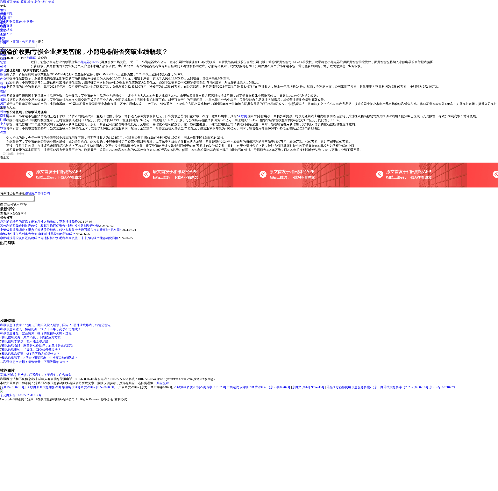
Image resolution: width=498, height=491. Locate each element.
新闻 (16, 2)
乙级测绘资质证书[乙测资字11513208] (200, 387)
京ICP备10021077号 (442, 387)
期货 (37, 2)
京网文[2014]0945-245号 (308, 387)
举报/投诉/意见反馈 (13, 375)
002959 (95, 62)
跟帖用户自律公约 (37, 193)
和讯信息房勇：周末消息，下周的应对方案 (31, 337)
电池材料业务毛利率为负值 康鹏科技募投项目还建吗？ (37, 234)
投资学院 (6, 13)
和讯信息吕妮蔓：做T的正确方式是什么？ (31, 353)
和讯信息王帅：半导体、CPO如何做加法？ (31, 349)
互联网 (242, 116)
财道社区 (6, 17)
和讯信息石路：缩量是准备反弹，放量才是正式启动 (37, 345)
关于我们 (50, 375)
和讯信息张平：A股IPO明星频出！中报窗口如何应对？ (39, 357)
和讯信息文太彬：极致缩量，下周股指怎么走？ (35, 361)
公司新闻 (28, 41)
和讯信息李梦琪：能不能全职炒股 (25, 341)
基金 (30, 2)
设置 (3, 132)
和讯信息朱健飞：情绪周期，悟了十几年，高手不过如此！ (40, 329)
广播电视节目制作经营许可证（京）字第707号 (258, 387)
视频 (3, 91)
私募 (3, 62)
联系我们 (35, 375)
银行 (3, 10)
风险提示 (162, 383)
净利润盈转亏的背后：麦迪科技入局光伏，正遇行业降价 (39, 221)
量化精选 (6, 30)
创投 (3, 66)
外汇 (44, 2)
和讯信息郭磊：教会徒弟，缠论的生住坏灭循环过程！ (37, 333)
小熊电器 (83, 62)
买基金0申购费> (23, 21)
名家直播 (6, 25)
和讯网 (4, 41)
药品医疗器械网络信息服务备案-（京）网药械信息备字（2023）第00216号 (377, 387)
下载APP (6, 34)
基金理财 (6, 21)
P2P (2, 38)
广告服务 (65, 375)
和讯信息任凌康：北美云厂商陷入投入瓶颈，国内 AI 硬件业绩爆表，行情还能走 (55, 325)
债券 (51, 2)
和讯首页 (6, 2)
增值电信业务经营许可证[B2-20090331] (88, 387)
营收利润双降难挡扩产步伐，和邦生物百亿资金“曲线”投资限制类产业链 (49, 225)
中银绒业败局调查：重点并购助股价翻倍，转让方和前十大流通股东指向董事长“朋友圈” (61, 229)
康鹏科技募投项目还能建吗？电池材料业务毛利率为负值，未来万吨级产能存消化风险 (59, 238)
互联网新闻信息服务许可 (44, 387)
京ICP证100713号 (13, 387)
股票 (23, 2)
